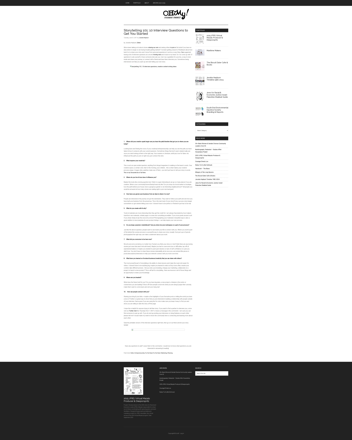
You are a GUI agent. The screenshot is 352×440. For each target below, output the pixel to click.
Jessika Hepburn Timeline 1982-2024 (215, 78)
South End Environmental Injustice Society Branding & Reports (217, 110)
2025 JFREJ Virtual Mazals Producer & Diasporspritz (215, 37)
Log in (182, 433)
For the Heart (157, 353)
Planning (170, 353)
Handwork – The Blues (202, 168)
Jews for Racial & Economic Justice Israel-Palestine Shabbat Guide (217, 95)
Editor (139, 43)
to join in (173, 47)
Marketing (164, 353)
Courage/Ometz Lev (201, 161)
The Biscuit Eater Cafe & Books (205, 176)
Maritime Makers (214, 50)
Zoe (182, 52)
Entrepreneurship (140, 353)
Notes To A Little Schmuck (203, 165)
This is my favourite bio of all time (135, 172)
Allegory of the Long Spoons (204, 172)
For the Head (149, 353)
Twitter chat (133, 311)
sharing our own (153, 47)
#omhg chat (157, 54)
